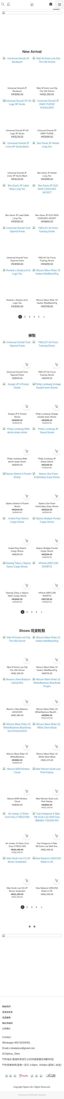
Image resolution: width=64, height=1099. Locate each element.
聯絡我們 (6, 1006)
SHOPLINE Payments (37, 1095)
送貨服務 (6, 1017)
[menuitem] (20, 317)
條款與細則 (7, 1023)
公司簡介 (6, 1028)
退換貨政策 (7, 1012)
